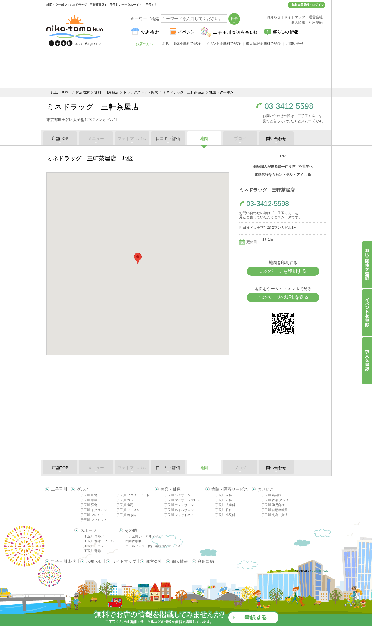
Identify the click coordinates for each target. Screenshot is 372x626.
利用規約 (206, 561)
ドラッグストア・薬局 (140, 92)
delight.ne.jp (320, 570)
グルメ (83, 489)
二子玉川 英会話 (269, 495)
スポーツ (88, 530)
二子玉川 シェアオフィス (143, 536)
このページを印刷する (283, 271)
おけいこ (265, 489)
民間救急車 (133, 541)
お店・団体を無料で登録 (181, 44)
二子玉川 (59, 489)
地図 (204, 138)
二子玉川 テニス (92, 546)
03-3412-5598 (288, 106)
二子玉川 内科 (222, 500)
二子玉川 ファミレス (92, 520)
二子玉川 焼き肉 (125, 515)
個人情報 (180, 561)
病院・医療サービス (229, 489)
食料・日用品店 (106, 92)
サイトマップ (124, 561)
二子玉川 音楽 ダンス (273, 500)
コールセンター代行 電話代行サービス (152, 546)
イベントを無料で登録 (223, 44)
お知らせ (94, 561)
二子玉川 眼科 (222, 510)
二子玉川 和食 (87, 495)
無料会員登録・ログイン (308, 4)
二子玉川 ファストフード (131, 495)
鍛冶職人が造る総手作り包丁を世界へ (283, 166)
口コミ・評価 (168, 138)
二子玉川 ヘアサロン (176, 495)
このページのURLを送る (283, 297)
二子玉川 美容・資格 (273, 515)
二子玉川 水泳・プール (97, 541)
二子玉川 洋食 (87, 505)
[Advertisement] (186, 70)
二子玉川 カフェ (125, 500)
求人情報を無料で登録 (263, 44)
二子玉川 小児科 (223, 515)
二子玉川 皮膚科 (223, 505)
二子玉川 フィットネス (177, 515)
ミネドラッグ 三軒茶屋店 (184, 92)
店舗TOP (60, 138)
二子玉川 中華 (87, 500)
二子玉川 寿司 (123, 505)
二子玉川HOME (58, 92)
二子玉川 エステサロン (177, 505)
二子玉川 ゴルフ (92, 536)
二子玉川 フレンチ (90, 515)
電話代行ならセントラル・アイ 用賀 (283, 175)
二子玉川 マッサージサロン (180, 500)
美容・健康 (170, 489)
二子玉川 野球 (91, 551)
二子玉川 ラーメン (126, 510)
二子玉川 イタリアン (92, 510)
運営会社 (154, 561)
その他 (131, 530)
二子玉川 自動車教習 (273, 510)
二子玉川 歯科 (222, 495)
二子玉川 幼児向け (271, 505)
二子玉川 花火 (63, 561)
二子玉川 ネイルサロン (177, 510)
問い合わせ (276, 138)
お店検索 (83, 92)
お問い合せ (294, 44)
